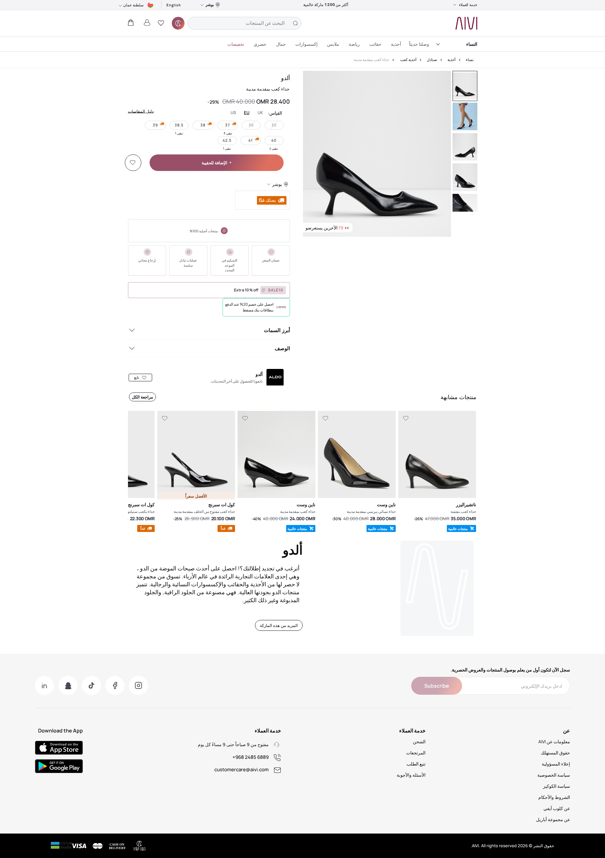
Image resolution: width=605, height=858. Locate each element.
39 (155, 125)
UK (260, 112)
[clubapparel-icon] (178, 23)
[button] (161, 23)
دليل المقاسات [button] (141, 111)
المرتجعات (416, 753)
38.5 (179, 125)
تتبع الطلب (416, 764)
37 (227, 125)
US (233, 112)
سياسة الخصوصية (553, 775)
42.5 (227, 140)
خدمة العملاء (468, 5)
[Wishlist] (132, 163)
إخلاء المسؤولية (556, 764)
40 (274, 140)
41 (250, 140)
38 (202, 125)
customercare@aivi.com (241, 769)
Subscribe (436, 685)
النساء (471, 44)
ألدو (285, 78)
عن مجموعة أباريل (553, 819)
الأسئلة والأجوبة (411, 775)
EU (247, 112)
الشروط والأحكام (554, 797)
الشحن (419, 742)
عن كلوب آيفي (556, 808)
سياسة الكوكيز (556, 786)
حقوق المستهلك (555, 753)
